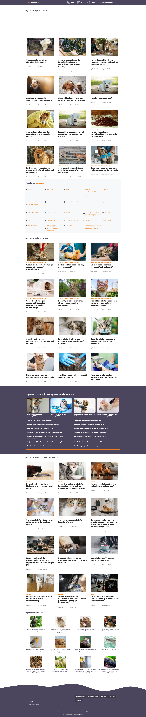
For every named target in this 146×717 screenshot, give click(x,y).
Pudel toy (107, 212)
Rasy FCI (103, 696)
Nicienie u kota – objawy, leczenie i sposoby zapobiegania (40, 376)
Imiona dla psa (80, 696)
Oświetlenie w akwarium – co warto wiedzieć (90, 432)
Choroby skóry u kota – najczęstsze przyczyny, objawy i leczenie (40, 341)
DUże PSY (78, 700)
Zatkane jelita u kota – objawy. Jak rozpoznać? (71, 266)
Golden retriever (51, 212)
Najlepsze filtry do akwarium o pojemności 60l (90, 436)
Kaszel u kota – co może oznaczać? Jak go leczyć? (101, 266)
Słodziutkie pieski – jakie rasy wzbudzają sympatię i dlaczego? (72, 99)
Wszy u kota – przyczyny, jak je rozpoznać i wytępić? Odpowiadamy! (39, 267)
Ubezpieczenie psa (34, 704)
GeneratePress (79, 714)
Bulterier (68, 189)
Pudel (29, 220)
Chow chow (50, 189)
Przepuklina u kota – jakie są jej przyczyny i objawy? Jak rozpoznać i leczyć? (103, 303)
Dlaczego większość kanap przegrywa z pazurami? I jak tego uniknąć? (72, 560)
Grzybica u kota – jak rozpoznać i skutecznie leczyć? (72, 376)
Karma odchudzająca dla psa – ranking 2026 (43, 424)
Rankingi (31, 701)
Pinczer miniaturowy (53, 220)
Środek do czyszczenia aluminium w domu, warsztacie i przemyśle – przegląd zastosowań (72, 599)
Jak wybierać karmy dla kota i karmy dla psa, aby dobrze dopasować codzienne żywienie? (72, 486)
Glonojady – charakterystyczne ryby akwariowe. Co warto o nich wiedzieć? (110, 671)
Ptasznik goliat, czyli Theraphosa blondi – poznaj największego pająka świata (35, 671)
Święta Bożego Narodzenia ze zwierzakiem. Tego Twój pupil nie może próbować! (104, 62)
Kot (82, 2)
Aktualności (32, 696)
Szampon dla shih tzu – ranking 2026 (58, 415)
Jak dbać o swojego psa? (101, 98)
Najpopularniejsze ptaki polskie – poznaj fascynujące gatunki (35, 650)
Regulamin (73, 712)
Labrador (49, 202)
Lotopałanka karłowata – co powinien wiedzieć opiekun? (85, 630)
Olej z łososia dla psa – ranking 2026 (40, 428)
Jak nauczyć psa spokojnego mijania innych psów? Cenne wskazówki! (70, 170)
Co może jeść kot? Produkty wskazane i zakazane (102, 559)
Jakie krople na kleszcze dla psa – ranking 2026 (91, 428)
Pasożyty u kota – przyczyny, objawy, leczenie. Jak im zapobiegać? (70, 303)
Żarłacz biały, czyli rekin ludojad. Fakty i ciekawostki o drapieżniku (110, 650)
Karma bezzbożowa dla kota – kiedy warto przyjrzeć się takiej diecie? (39, 486)
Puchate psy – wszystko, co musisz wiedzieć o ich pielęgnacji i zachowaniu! (40, 170)
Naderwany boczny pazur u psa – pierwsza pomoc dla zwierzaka (104, 169)
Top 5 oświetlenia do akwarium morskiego (89, 442)
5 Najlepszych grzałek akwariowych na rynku (90, 446)
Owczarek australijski (72, 220)
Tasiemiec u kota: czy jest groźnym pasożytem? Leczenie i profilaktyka (103, 377)
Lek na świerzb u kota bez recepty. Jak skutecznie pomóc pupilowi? (71, 341)
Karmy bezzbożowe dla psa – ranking (87, 420)
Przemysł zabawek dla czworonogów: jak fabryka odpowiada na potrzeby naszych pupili (40, 561)
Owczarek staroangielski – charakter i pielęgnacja (37, 61)
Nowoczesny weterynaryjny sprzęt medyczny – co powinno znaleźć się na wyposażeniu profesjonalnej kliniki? (103, 523)
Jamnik (106, 189)
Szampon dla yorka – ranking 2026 (84, 415)
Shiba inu (30, 189)
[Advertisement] (73, 24)
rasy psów (39, 183)
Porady (31, 699)
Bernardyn (88, 220)
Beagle (68, 212)
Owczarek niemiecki (72, 202)
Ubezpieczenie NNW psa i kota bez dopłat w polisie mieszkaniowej (39, 598)
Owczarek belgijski (33, 212)
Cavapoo (69, 226)
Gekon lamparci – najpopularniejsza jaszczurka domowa (85, 650)
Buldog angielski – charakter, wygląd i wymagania (52, 228)
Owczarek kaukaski (109, 220)
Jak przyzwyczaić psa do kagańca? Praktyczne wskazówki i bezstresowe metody (69, 63)
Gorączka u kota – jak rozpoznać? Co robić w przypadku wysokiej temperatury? (35, 304)
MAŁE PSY (112, 696)
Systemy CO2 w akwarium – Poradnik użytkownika (45, 432)
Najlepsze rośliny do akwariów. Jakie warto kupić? (45, 442)
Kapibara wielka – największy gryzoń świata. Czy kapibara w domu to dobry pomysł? (60, 651)
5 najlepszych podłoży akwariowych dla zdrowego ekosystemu (45, 437)
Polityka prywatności (82, 712)
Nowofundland (32, 226)
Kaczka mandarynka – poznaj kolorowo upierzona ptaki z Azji (110, 630)
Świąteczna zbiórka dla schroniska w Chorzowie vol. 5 (39, 99)
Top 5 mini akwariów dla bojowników (40, 446)
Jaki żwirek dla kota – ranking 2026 (39, 420)
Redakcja (60, 712)
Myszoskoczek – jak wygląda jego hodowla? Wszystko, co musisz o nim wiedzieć (61, 631)
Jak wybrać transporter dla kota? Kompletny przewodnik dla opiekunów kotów (104, 598)
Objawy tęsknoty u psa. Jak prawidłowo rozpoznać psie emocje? (38, 134)
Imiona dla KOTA (93, 696)
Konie (93, 2)
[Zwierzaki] (33, 2)
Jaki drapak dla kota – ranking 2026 (35, 415)
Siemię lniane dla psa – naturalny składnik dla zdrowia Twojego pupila (103, 134)
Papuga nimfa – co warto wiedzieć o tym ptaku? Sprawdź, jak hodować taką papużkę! (85, 671)
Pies (72, 2)
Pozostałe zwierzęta (107, 2)
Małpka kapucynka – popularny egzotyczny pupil (36, 630)
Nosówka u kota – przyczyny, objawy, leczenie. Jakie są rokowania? (103, 341)
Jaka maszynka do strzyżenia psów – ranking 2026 (107, 415)
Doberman (107, 202)
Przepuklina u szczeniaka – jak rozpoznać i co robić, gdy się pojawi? (71, 134)
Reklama (67, 712)
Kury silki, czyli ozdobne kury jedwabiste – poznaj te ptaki (60, 670)
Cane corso (88, 202)
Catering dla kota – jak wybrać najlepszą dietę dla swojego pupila (39, 522)
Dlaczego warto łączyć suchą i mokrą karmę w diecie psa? (103, 485)
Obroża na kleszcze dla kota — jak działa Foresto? (71, 521)
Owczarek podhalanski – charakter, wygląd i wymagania (35, 204)
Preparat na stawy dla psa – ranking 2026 (89, 424)
